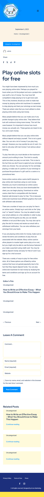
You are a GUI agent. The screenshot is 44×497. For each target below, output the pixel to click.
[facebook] (19, 483)
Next (37, 322)
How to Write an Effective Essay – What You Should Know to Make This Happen (22, 291)
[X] (7, 62)
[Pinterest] (14, 62)
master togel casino (21, 242)
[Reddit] (11, 62)
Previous (8, 322)
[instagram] (24, 483)
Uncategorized (16, 44)
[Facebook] (3, 62)
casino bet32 (26, 179)
